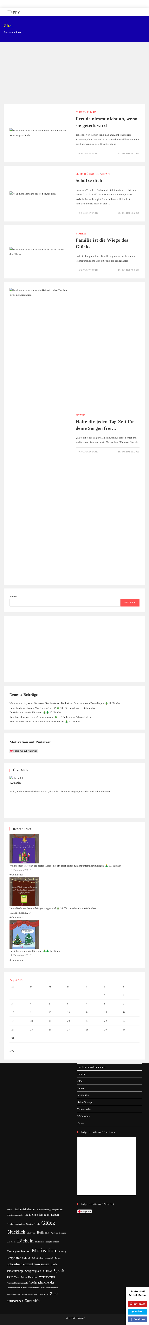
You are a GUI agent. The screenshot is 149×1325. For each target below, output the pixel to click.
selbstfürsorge (15, 1270)
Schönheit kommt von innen (28, 1264)
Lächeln (25, 1241)
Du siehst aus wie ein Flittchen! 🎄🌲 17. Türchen (36, 712)
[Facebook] (10, 795)
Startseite (8, 32)
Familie (81, 233)
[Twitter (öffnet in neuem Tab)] (64, 3)
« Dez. (13, 1051)
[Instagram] (10, 800)
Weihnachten (84, 1116)
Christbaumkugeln (15, 1215)
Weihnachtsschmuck (50, 1288)
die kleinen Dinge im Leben (42, 1214)
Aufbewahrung (44, 1210)
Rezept (58, 1258)
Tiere (10, 1276)
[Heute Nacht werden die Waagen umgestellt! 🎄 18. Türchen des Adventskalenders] (24, 891)
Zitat (54, 1293)
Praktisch (26, 1258)
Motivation (83, 1095)
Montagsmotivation (18, 1251)
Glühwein (31, 1233)
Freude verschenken (16, 1224)
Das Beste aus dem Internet (91, 1067)
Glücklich (16, 1232)
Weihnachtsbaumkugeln (17, 1283)
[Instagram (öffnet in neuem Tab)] (77, 3)
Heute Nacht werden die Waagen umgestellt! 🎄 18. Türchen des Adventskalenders (53, 707)
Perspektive (14, 1258)
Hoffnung (43, 1232)
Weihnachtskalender (41, 1282)
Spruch (59, 1271)
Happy (13, 11)
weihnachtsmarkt (14, 1288)
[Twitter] (10, 809)
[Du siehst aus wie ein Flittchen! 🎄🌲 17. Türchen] (24, 933)
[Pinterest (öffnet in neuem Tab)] (73, 3)
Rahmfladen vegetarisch (43, 1258)
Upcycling (32, 1277)
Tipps (16, 1277)
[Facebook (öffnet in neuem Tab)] (68, 3)
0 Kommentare (88, 153)
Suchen (13, 596)
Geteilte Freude (33, 1224)
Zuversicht (32, 1301)
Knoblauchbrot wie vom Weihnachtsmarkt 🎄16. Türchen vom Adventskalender (52, 717)
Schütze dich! (90, 180)
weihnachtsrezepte (31, 1288)
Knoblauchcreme (58, 1233)
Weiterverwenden (29, 1294)
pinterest (139, 1303)
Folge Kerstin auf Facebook (98, 1132)
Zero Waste (43, 1294)
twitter (139, 1311)
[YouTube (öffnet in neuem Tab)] (82, 3)
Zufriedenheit (15, 1301)
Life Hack (11, 1242)
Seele (54, 1264)
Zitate (91, 112)
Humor (81, 1088)
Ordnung (62, 1251)
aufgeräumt (57, 1210)
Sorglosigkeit (33, 1270)
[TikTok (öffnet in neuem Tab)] (85, 3)
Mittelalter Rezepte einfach (47, 1242)
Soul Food (47, 1271)
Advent (10, 1210)
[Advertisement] (74, 75)
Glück (80, 112)
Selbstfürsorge (87, 174)
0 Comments (16, 874)
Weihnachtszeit (13, 1294)
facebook (139, 1319)
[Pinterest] (10, 805)
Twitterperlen (84, 1109)
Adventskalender (25, 1209)
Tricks (24, 1277)
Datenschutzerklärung (75, 1318)
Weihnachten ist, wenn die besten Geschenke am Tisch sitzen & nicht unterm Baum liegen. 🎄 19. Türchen (65, 703)
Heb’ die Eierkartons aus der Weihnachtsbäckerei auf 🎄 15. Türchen (45, 721)
